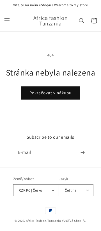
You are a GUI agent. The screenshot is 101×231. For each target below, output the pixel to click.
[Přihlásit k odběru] (82, 152)
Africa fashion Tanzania (43, 221)
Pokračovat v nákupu (50, 92)
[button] (7, 21)
